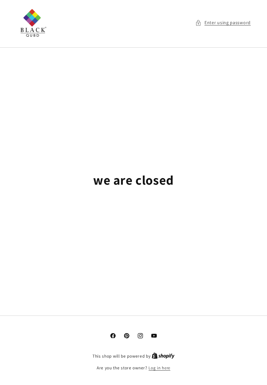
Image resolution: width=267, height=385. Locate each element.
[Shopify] (163, 356)
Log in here (159, 368)
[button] (223, 23)
